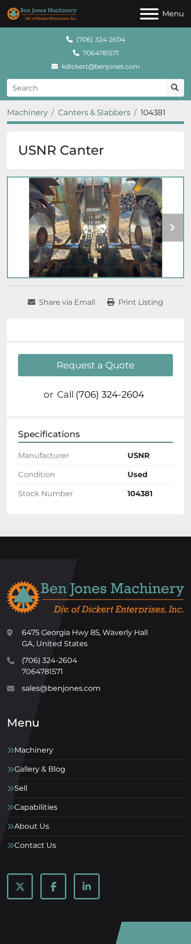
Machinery (33, 750)
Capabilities (35, 807)
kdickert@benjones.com (101, 66)
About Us (31, 826)
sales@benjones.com (61, 688)
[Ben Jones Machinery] (95, 596)
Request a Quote (95, 365)
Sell (20, 788)
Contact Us (35, 845)
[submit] (175, 88)
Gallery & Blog (39, 769)
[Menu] (149, 14)
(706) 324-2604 (100, 39)
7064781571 (101, 53)
